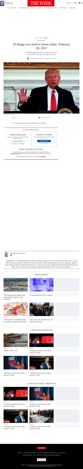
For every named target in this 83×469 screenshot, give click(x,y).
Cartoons (40, 7)
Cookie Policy (61, 452)
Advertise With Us (27, 455)
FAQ (34, 455)
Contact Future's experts (30, 452)
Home (36, 37)
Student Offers (72, 7)
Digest (40, 37)
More (55, 7)
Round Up (46, 37)
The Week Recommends (23, 7)
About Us (20, 452)
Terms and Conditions (43, 452)
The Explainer (13, 7)
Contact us (43, 156)
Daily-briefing (41, 40)
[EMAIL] (11, 255)
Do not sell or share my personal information (48, 455)
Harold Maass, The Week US (37, 58)
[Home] (8, 7)
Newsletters (33, 7)
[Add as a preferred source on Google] (41, 459)
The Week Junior (63, 7)
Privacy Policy (53, 452)
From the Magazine (48, 7)
